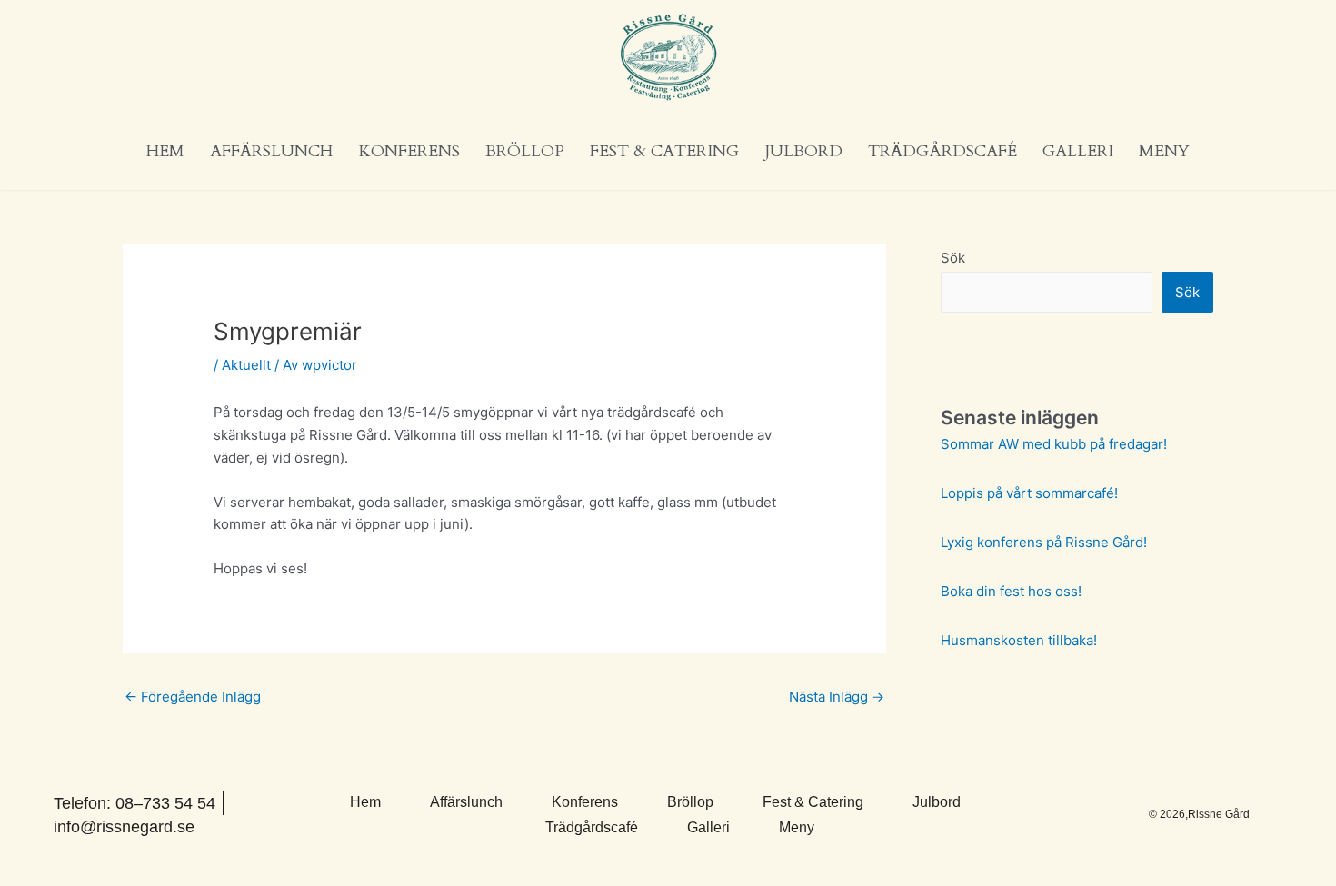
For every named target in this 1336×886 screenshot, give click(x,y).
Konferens (409, 151)
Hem (165, 151)
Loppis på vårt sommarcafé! (1029, 493)
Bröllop (524, 151)
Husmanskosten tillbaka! (1019, 640)
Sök (953, 257)
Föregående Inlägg (193, 696)
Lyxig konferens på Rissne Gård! (1044, 542)
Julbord (803, 151)
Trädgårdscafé (942, 151)
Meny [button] (1164, 151)
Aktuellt (246, 364)
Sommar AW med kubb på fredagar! (1054, 444)
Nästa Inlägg (836, 696)
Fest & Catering (664, 151)
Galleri (1077, 151)
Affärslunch (271, 151)
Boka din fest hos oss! (1011, 591)
